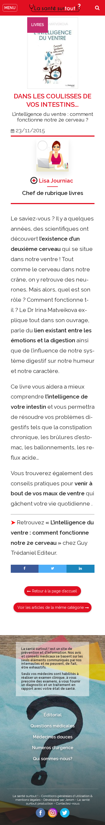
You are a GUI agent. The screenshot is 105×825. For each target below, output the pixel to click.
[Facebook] (40, 816)
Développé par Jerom (59, 800)
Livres (37, 25)
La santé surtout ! (26, 796)
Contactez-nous (67, 803)
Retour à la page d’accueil (54, 591)
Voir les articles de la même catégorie (51, 607)
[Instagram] (52, 816)
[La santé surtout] (54, 8)
